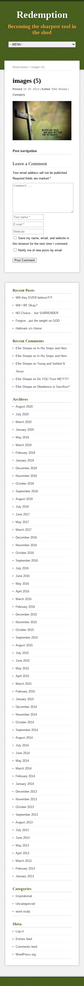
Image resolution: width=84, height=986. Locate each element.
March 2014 (24, 768)
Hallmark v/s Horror (29, 328)
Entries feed (24, 939)
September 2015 (27, 637)
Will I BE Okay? (26, 305)
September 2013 (27, 814)
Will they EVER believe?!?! (34, 297)
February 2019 (25, 453)
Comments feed (26, 946)
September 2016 (27, 560)
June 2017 (23, 514)
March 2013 (24, 861)
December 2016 (26, 537)
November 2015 (26, 622)
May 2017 (22, 522)
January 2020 (25, 429)
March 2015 (24, 683)
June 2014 (23, 753)
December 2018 (26, 468)
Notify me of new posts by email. (40, 250)
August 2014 (24, 737)
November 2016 (26, 545)
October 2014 (25, 722)
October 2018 (25, 483)
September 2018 (27, 491)
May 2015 (22, 668)
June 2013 (23, 837)
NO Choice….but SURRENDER (37, 313)
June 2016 (23, 576)
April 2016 (22, 591)
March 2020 (24, 422)
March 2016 (24, 599)
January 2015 (25, 699)
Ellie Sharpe (59, 89)
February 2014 (25, 776)
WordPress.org (26, 954)
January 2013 (25, 876)
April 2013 (22, 853)
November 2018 (26, 476)
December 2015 (26, 614)
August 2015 (24, 645)
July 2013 (22, 830)
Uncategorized (25, 904)
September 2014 (27, 730)
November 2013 (26, 799)
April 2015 (22, 676)
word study (23, 911)
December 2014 (26, 707)
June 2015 (23, 660)
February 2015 (25, 691)
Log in (20, 931)
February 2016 (25, 606)
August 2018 (24, 499)
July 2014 (22, 745)
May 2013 (22, 845)
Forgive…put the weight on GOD (38, 320)
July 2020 (22, 414)
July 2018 (22, 506)
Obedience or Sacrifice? (53, 386)
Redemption (42, 14)
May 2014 (22, 760)
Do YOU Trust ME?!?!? (53, 379)
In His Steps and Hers (52, 348)
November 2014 (26, 714)
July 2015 (22, 653)
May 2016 (22, 583)
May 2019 (22, 437)
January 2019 (25, 460)
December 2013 (26, 791)
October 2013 (25, 807)
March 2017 (24, 529)
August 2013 (24, 822)
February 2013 (25, 868)
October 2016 (25, 553)
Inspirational (24, 896)
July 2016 (22, 568)
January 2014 (25, 784)
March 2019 (24, 445)
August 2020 (24, 406)
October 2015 (25, 630)
